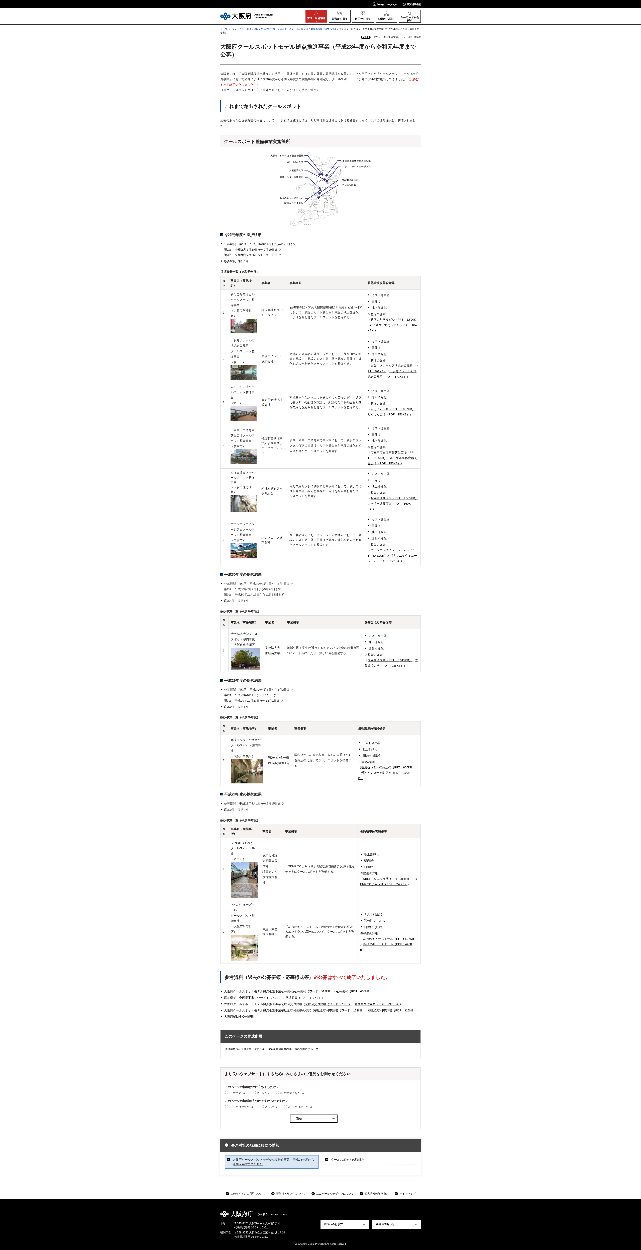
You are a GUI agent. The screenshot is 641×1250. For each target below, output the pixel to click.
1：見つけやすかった (242, 1107)
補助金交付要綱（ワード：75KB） (328, 1004)
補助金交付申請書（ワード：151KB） (339, 1010)
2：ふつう (263, 1093)
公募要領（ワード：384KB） (313, 991)
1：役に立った (238, 1093)
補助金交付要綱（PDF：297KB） (377, 1004)
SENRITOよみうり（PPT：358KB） (387, 878)
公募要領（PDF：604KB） (354, 991)
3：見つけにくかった (301, 1107)
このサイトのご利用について (248, 1193)
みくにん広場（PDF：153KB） (389, 414)
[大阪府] (246, 16)
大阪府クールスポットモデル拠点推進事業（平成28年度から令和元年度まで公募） (273, 1162)
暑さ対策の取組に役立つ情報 (321, 29)
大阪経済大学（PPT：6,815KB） (390, 660)
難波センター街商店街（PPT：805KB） (388, 767)
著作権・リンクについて (290, 1193)
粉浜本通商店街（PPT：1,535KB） (394, 498)
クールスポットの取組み (347, 1159)
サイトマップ (407, 1193)
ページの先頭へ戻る (422, 1212)
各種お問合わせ (385, 1224)
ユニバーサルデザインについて (335, 1193)
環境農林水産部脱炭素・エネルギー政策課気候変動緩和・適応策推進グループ (271, 1049)
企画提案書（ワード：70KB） (259, 997)
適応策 (299, 29)
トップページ (227, 29)
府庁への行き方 (333, 1224)
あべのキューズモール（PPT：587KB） (390, 938)
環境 (256, 29)
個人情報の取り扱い (377, 1193)
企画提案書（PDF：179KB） (302, 997)
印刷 (367, 37)
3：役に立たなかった (293, 1093)
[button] (384, 4)
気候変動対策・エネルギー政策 (277, 29)
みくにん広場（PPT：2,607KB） (393, 409)
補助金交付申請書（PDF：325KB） (392, 1010)
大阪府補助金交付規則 (239, 1016)
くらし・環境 (244, 29)
